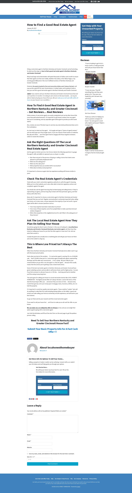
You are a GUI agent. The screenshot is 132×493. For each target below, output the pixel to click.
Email (29, 441)
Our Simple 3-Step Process (62, 479)
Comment (30, 414)
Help (55, 17)
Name (39, 385)
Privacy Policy (93, 479)
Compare (63, 17)
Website (29, 447)
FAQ (81, 17)
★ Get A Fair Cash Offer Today (56, 1)
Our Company (77, 479)
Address (40, 379)
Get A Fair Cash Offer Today (81, 1)
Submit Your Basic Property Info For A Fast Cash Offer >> (53, 330)
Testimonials (72, 17)
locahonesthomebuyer (35, 30)
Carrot (78, 487)
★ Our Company (69, 1)
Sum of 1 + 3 (31, 457)
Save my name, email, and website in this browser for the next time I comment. (51, 454)
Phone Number (57, 385)
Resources (85, 479)
